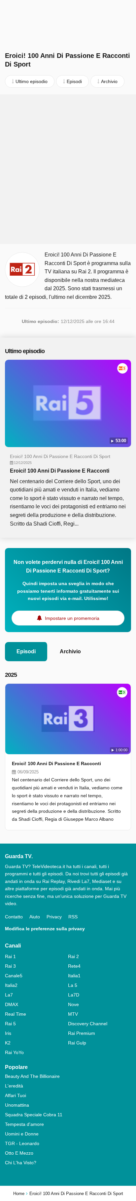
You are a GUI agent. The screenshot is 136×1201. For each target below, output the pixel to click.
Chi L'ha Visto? (20, 1162)
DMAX (11, 1004)
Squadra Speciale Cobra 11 (33, 1114)
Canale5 (13, 975)
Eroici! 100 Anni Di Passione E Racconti (59, 471)
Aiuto (34, 916)
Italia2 (11, 985)
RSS (73, 916)
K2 (8, 1042)
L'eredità (14, 1085)
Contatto (14, 916)
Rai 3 (10, 966)
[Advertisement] (68, 169)
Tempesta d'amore (24, 1124)
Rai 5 (10, 1023)
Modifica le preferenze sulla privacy (45, 928)
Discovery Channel (87, 1023)
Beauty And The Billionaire (32, 1076)
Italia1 (74, 975)
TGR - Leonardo (22, 1143)
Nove (73, 1004)
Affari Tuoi (15, 1095)
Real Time (15, 1014)
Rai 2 (73, 956)
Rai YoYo (14, 1052)
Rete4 (74, 966)
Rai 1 (10, 956)
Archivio (70, 651)
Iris (8, 1033)
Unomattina (17, 1105)
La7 (9, 994)
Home (18, 1193)
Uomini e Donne (22, 1133)
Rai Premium (81, 1033)
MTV (73, 1014)
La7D (73, 994)
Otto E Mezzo (19, 1153)
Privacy (54, 916)
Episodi (26, 651)
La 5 (72, 985)
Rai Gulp (77, 1042)
